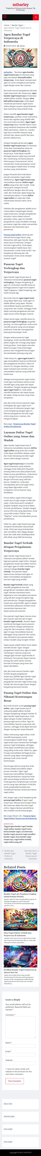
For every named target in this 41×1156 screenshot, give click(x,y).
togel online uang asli (13, 842)
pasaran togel (21, 834)
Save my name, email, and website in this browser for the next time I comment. (18, 1071)
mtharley (20, 5)
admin (22, 46)
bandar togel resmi (23, 829)
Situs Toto (8, 1103)
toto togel (8, 1129)
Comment (10, 1015)
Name (8, 1043)
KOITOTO (27, 1153)
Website (8, 1060)
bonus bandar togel (12, 831)
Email (8, 1051)
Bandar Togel (8, 824)
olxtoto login (9, 1116)
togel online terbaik (22, 839)
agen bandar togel (18, 826)
